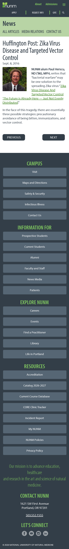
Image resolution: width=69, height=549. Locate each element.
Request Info (37, 12)
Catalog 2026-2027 (34, 385)
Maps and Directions (34, 182)
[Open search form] (63, 12)
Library (34, 343)
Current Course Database (35, 396)
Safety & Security (35, 193)
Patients (35, 290)
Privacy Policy (34, 450)
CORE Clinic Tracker (34, 407)
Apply (14, 12)
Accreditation (35, 374)
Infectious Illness (34, 204)
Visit (34, 172)
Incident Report (34, 418)
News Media (34, 279)
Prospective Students (34, 236)
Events (35, 321)
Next (53, 137)
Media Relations (33, 31)
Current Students (34, 247)
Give (54, 12)
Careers (34, 310)
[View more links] (64, 4)
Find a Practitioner (35, 332)
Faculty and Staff (35, 268)
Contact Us (53, 31)
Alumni (34, 257)
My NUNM (35, 429)
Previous (14, 137)
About (38, 4)
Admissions (51, 4)
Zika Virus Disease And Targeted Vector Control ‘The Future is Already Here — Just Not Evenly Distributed (34, 94)
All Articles (11, 31)
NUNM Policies (34, 440)
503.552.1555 (34, 515)
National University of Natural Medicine (31, 544)
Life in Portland (35, 354)
